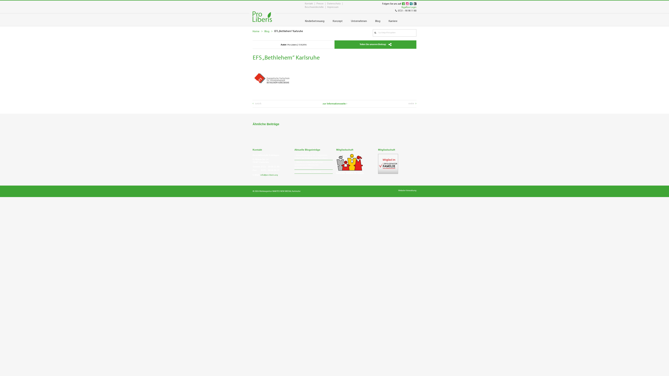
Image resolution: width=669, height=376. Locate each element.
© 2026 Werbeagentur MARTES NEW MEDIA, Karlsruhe (276, 191)
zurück (257, 104)
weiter (411, 104)
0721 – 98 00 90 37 (270, 170)
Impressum (333, 7)
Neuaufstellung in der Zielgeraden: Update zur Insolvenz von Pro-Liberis (311, 156)
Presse (320, 3)
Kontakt (309, 3)
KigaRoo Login (409, 7)
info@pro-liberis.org (269, 175)
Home (256, 31)
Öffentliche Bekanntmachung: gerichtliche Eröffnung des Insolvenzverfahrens (308, 165)
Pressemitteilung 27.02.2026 (308, 172)
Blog (266, 31)
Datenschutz (334, 3)
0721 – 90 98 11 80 (407, 11)
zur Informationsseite (334, 103)
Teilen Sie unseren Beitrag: (373, 44)
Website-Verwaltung (407, 191)
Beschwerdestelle (314, 7)
